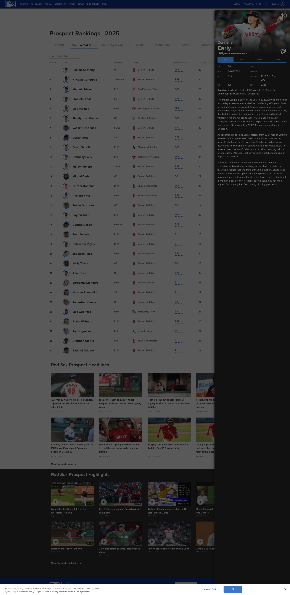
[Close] (285, 589)
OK (233, 589)
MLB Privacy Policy (55, 591)
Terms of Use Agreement (79, 591)
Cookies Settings (211, 589)
